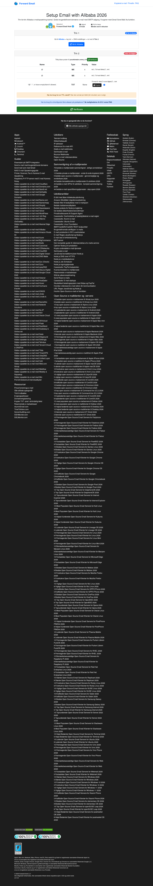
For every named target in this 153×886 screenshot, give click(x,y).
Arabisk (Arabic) (128, 138)
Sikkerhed (111, 165)
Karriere (110, 186)
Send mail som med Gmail (24, 167)
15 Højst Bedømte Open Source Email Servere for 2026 (79, 734)
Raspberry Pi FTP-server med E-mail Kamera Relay (32, 179)
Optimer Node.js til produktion (65, 245)
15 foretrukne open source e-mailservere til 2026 (77, 369)
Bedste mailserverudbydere (65, 205)
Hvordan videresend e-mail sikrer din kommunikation (75, 286)
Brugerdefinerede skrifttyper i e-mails (68, 229)
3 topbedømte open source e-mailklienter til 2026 (76, 312)
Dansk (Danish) (128, 145)
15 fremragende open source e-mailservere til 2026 (79, 337)
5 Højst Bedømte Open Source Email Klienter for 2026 (79, 736)
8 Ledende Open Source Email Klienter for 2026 (79, 637)
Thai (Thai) (126, 192)
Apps (16, 134)
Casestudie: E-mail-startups (65, 280)
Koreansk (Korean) (129, 173)
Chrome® (21, 151)
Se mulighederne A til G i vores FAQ (98, 102)
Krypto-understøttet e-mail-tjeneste (67, 248)
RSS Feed (113, 151)
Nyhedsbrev (114, 138)
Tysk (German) (128, 157)
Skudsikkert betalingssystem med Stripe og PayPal (74, 283)
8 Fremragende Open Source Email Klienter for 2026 (79, 422)
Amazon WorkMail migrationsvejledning (69, 200)
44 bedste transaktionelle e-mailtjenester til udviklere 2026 (77, 181)
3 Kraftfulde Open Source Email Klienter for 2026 (79, 480)
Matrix (111, 146)
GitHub (112, 141)
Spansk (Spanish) (129, 187)
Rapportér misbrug (111, 179)
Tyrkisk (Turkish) (128, 194)
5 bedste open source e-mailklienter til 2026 (75, 388)
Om (108, 162)
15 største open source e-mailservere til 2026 (77, 363)
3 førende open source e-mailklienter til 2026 (75, 414)
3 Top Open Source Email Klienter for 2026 (76, 492)
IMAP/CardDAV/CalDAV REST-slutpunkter (71, 227)
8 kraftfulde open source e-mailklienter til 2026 (75, 382)
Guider (17, 158)
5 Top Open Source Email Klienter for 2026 (78, 710)
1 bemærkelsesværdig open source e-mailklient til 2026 (78, 354)
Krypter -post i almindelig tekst (28, 401)
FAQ (137, 3)
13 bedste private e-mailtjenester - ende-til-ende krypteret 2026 (78, 173)
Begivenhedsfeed (114, 159)
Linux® (20, 146)
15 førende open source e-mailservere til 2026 (78, 331)
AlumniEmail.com (21, 406)
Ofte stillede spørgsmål (77, 126)
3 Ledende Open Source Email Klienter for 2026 (78, 530)
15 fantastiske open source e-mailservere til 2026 (79, 358)
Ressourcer (20, 384)
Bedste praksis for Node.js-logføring (68, 208)
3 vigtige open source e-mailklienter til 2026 (75, 377)
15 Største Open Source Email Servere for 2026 (77, 677)
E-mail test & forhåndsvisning (65, 237)
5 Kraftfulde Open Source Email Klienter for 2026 (76, 696)
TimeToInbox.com (21, 409)
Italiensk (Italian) (128, 168)
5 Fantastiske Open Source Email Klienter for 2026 (78, 563)
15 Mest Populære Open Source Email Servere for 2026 (78, 507)
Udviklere (58, 134)
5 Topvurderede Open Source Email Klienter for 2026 (79, 501)
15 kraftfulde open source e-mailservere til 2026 (76, 379)
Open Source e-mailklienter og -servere (73, 295)
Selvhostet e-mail (61, 151)
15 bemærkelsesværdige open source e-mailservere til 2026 (78, 349)
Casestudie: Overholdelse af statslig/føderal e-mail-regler (76, 216)
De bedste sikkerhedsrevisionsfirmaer (69, 210)
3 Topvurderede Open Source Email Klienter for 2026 (78, 719)
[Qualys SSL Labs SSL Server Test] (23, 829)
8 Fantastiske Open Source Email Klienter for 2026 (78, 444)
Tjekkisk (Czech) (128, 143)
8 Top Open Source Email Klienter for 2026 (75, 602)
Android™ (21, 143)
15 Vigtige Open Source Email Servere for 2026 (78, 464)
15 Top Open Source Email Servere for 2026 (77, 490)
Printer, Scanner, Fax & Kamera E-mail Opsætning (29, 174)
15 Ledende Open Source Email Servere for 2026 (78, 527)
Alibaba (61, 39)
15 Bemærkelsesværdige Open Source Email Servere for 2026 (79, 432)
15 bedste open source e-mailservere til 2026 (76, 299)
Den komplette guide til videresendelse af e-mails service (76, 243)
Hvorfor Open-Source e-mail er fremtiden (70, 291)
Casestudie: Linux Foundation (66, 224)
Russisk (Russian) (129, 185)
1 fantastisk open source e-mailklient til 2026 (77, 361)
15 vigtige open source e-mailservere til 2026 (75, 374)
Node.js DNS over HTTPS (64, 256)
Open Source (59, 159)
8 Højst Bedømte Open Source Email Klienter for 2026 (79, 818)
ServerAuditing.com (22, 412)
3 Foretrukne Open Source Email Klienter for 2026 (79, 785)
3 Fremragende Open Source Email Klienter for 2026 (77, 756)
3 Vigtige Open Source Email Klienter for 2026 (78, 469)
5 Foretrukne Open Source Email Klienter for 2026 (78, 459)
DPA (109, 176)
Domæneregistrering (22, 398)
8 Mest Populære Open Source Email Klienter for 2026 (77, 512)
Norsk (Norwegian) (129, 176)
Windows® (18, 141)
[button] (104, 85)
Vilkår (109, 170)
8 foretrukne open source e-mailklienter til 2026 (77, 371)
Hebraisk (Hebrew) (129, 159)
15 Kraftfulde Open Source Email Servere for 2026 (74, 475)
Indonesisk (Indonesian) (127, 165)
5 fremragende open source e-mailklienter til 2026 (78, 339)
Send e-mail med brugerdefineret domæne (31, 165)
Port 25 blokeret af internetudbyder (28, 379)
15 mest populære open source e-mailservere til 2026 (77, 315)
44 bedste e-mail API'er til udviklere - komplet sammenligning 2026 (78, 185)
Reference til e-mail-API (63, 146)
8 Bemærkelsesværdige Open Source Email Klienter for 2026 (79, 437)
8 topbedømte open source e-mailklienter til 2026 (76, 398)
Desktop (20, 149)
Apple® (17, 138)
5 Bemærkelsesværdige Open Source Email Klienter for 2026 (78, 767)
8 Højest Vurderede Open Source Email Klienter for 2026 (77, 523)
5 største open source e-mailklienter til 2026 (77, 366)
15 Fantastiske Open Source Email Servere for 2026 (78, 441)
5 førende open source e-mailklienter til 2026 (78, 334)
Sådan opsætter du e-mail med (30, 184)
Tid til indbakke (20, 393)
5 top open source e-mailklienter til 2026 (78, 393)
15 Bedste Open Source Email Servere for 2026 (78, 447)
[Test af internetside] (25, 836)
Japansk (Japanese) (130, 171)
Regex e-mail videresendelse (65, 157)
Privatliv (131, 3)
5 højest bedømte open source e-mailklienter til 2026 (79, 327)
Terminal (20, 154)
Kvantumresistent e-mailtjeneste (66, 269)
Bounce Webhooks (61, 154)
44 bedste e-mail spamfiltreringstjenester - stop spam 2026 (77, 189)
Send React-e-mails (62, 278)
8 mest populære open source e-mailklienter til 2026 (77, 404)
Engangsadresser (21, 396)
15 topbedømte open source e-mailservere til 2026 (77, 310)
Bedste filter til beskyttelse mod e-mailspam (71, 202)
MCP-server (58, 240)
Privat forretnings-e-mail (23, 388)
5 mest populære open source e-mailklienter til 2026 (77, 318)
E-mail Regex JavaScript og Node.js (68, 235)
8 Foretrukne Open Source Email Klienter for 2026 (79, 685)
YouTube (113, 149)
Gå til (131, 33)
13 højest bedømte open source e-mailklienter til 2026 (78, 409)
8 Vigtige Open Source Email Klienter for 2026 (76, 586)
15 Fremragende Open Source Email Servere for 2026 (77, 418)
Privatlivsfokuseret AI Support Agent (68, 213)
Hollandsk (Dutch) (129, 147)
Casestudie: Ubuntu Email (64, 221)
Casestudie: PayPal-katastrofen (66, 267)
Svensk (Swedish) (129, 190)
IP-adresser (58, 143)
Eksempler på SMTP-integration (27, 162)
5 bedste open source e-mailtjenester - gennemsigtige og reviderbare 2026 (76, 177)
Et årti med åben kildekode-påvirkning (69, 197)
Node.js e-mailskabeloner (64, 259)
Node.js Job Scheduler (63, 261)
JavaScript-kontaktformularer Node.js (68, 253)
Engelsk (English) (129, 150)
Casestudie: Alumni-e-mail (64, 218)
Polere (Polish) (128, 178)
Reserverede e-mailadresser (25, 404)
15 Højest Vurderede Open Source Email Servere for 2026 (78, 518)
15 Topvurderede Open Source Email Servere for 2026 (76, 496)
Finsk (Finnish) (128, 152)
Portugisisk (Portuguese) (127, 181)
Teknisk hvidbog (60, 138)
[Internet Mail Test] (49, 836)
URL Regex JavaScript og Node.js (67, 288)
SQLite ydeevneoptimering (64, 275)
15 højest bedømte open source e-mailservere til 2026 (79, 322)
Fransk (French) (128, 154)
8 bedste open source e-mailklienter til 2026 (75, 302)
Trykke (109, 184)
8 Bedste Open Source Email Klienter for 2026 (78, 449)
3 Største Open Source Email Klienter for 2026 (76, 779)
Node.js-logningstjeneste (64, 264)
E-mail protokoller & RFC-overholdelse (69, 232)
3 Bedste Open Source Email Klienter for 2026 (77, 487)
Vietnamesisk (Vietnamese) (127, 200)
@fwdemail (114, 143)
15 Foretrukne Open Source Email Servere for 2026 (78, 453)
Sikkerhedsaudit (60, 141)
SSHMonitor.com (21, 414)
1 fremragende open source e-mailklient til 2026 (77, 345)
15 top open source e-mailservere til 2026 (75, 304)
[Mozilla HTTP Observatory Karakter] (43, 829)
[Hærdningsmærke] (18, 848)
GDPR (109, 173)
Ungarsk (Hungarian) (130, 161)
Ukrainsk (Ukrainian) (130, 197)
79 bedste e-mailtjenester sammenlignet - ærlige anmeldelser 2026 (78, 169)
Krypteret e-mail (120, 3)
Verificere (93, 59)
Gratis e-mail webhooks (63, 149)
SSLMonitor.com (20, 417)
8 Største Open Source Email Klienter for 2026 (76, 680)
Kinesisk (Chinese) (129, 140)
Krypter (97, 85)
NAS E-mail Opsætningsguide (26, 170)
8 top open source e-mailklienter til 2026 (75, 307)
